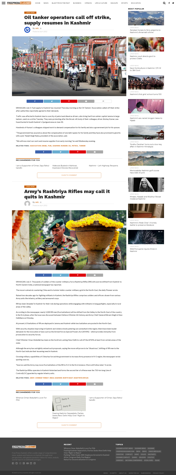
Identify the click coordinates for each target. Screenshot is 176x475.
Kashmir (56, 146)
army (32, 378)
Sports (124, 3)
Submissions (146, 473)
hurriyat (119, 460)
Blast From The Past (61, 3)
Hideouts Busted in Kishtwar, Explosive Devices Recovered (65, 167)
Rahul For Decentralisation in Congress (80, 460)
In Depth (113, 473)
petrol (75, 146)
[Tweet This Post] (52, 100)
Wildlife (114, 3)
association (35, 146)
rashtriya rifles (81, 378)
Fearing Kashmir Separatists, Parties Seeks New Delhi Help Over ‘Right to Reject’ (68, 415)
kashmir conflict (123, 457)
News (46, 3)
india (52, 378)
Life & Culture (101, 3)
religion (142, 457)
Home (37, 3)
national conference (133, 460)
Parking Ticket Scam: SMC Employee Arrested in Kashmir (87, 455)
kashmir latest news (124, 448)
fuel (50, 146)
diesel (44, 146)
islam (157, 460)
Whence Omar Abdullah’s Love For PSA (79, 448)
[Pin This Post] (69, 100)
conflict (129, 454)
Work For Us (134, 473)
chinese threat (42, 378)
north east (68, 378)
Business (77, 3)
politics (151, 457)
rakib (37, 28)
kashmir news (140, 448)
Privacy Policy (158, 473)
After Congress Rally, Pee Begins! (77, 457)
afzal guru (148, 460)
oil (69, 146)
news (144, 451)
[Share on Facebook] (35, 100)
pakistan (119, 454)
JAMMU (134, 457)
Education (136, 3)
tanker (82, 146)
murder (64, 146)
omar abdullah (155, 451)
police (143, 454)
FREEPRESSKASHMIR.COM (125, 451)
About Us (122, 473)
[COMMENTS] (103, 100)
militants (151, 454)
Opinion (88, 3)
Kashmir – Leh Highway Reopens (103, 166)
